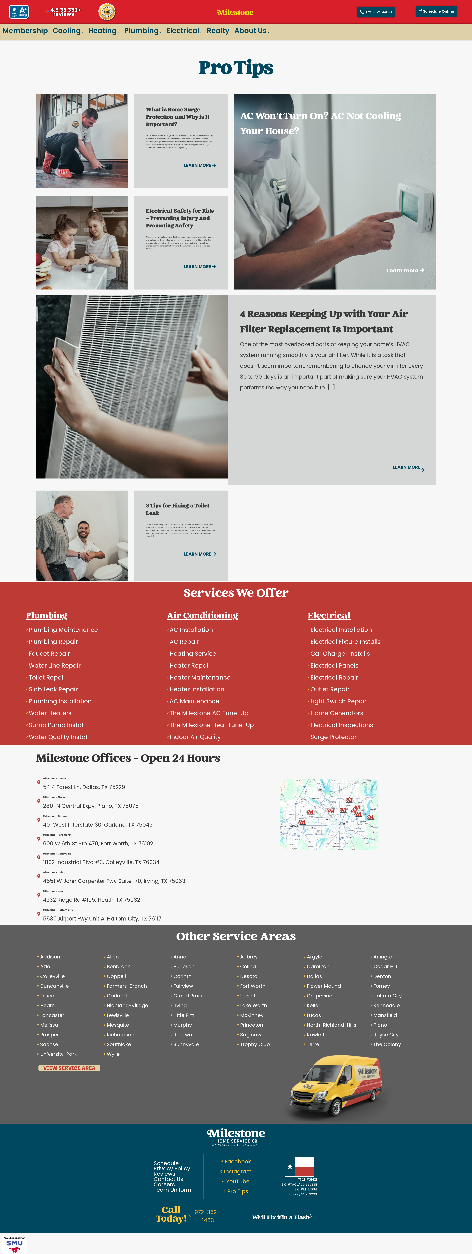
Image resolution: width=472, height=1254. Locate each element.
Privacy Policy (172, 1168)
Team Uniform (172, 1189)
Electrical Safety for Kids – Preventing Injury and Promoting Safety (180, 219)
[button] (436, 11)
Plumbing (141, 31)
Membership (25, 31)
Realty (218, 31)
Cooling (67, 31)
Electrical (182, 31)
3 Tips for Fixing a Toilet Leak (177, 509)
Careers (164, 1184)
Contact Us (168, 1179)
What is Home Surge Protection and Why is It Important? (177, 117)
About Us (250, 31)
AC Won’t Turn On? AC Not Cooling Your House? (320, 124)
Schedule (166, 1163)
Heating (102, 31)
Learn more (198, 165)
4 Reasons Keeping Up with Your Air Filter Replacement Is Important (324, 322)
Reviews (164, 1173)
